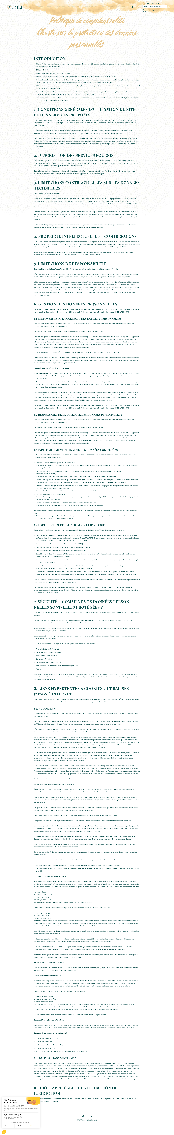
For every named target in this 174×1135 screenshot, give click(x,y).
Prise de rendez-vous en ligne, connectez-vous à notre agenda (154, 10)
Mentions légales (79, 1119)
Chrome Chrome (52, 1038)
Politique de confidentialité (92, 1119)
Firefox (49, 1042)
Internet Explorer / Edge (55, 1045)
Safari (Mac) (51, 1048)
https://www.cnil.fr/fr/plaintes (48, 593)
